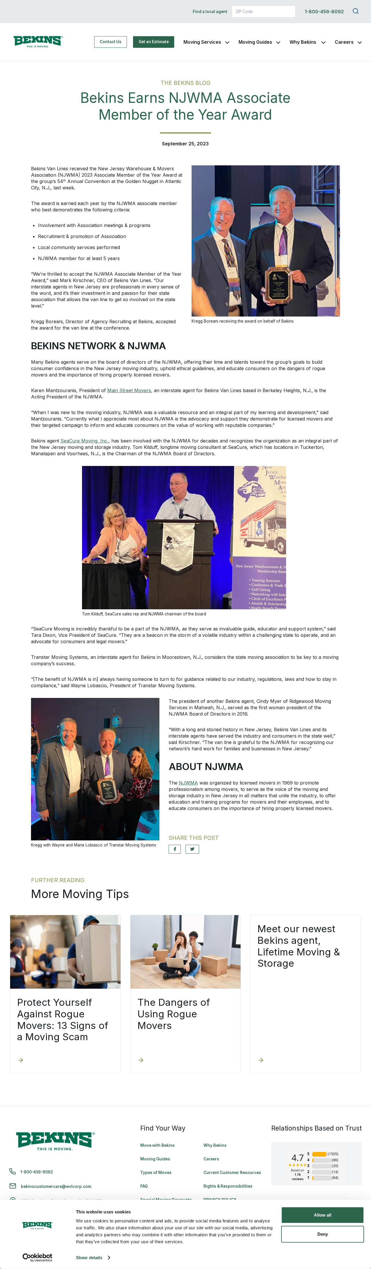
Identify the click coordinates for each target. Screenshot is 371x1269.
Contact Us (110, 41)
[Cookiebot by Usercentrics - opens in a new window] (37, 1257)
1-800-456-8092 (324, 11)
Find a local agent (210, 11)
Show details (89, 1257)
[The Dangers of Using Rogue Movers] (140, 1061)
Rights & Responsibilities (227, 1186)
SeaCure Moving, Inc (84, 441)
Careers (344, 42)
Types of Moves (156, 1172)
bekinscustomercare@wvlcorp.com (56, 1186)
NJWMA (188, 783)
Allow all (322, 1215)
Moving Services (202, 42)
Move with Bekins (157, 1145)
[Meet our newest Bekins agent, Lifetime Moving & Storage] (260, 1061)
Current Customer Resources (232, 1172)
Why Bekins (303, 42)
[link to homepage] (38, 42)
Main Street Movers (129, 390)
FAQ (144, 1186)
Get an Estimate (154, 41)
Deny (322, 1233)
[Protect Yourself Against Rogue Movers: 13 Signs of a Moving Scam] (20, 1061)
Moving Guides (255, 42)
